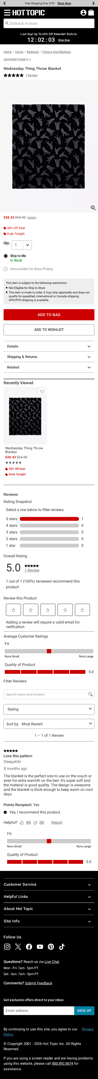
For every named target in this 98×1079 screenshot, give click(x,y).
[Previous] (4, 3)
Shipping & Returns (22, 357)
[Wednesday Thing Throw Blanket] (25, 415)
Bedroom (33, 52)
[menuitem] (91, 12)
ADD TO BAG (49, 314)
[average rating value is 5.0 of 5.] (14, 75)
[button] (6, 12)
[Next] (93, 3)
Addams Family (16, 59)
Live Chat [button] (51, 962)
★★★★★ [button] (13, 463)
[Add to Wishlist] (42, 391)
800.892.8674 (62, 1063)
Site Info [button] (12, 921)
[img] (7, 946)
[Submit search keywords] (7, 23)
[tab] (49, 146)
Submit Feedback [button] (38, 983)
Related (13, 367)
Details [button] (31, 217)
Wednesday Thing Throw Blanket (24, 450)
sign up (84, 1011)
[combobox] (49, 23)
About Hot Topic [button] (18, 908)
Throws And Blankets (56, 52)
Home (8, 52)
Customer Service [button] (20, 884)
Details (12, 346)
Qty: (7, 243)
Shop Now (69, 3)
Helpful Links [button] (16, 896)
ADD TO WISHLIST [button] (49, 329)
